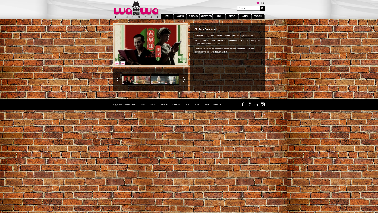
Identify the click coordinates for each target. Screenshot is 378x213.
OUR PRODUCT (176, 104)
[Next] (184, 79)
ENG (257, 2)
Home (143, 104)
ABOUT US (153, 104)
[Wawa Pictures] (136, 10)
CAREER (206, 104)
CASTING (197, 104)
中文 (263, 2)
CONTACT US (218, 104)
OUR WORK (164, 104)
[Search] (262, 8)
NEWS (188, 104)
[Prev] (117, 79)
